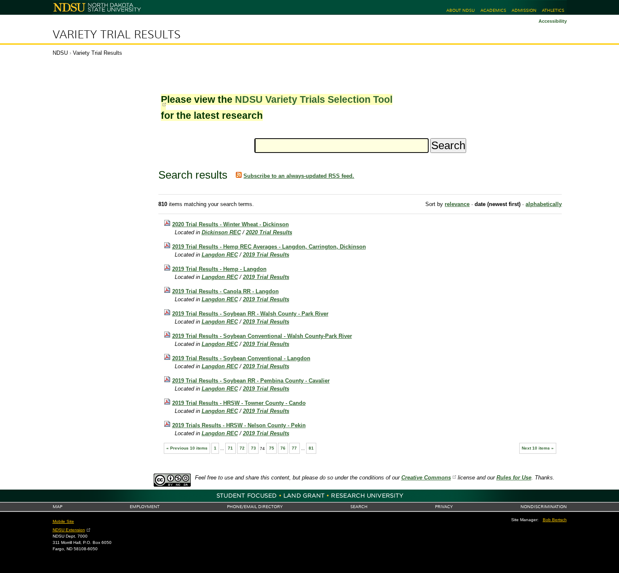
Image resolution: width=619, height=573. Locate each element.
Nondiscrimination (543, 506)
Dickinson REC (221, 232)
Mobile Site (63, 521)
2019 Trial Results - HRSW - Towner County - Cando (239, 403)
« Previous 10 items (187, 448)
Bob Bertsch (555, 519)
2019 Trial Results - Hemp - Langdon (219, 269)
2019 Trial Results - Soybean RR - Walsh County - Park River (250, 314)
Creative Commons (426, 477)
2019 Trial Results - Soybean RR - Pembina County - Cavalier (251, 381)
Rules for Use (513, 477)
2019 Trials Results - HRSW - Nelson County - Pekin (239, 425)
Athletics (553, 10)
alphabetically (544, 204)
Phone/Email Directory (255, 506)
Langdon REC (220, 255)
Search (359, 506)
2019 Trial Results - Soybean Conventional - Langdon (241, 358)
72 (242, 448)
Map (57, 506)
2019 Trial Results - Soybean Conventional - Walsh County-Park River (262, 336)
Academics (493, 10)
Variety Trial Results (117, 34)
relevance (457, 204)
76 (282, 448)
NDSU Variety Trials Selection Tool (313, 99)
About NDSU (460, 10)
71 (230, 448)
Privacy (444, 506)
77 (294, 448)
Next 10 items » (538, 448)
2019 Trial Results (266, 255)
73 (253, 448)
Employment (145, 506)
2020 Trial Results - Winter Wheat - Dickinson (230, 224)
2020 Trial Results (269, 232)
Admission (524, 10)
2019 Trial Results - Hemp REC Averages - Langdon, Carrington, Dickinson (269, 247)
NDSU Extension (69, 529)
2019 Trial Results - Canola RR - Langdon (225, 291)
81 (311, 448)
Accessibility (553, 21)
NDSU (60, 53)
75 (271, 448)
